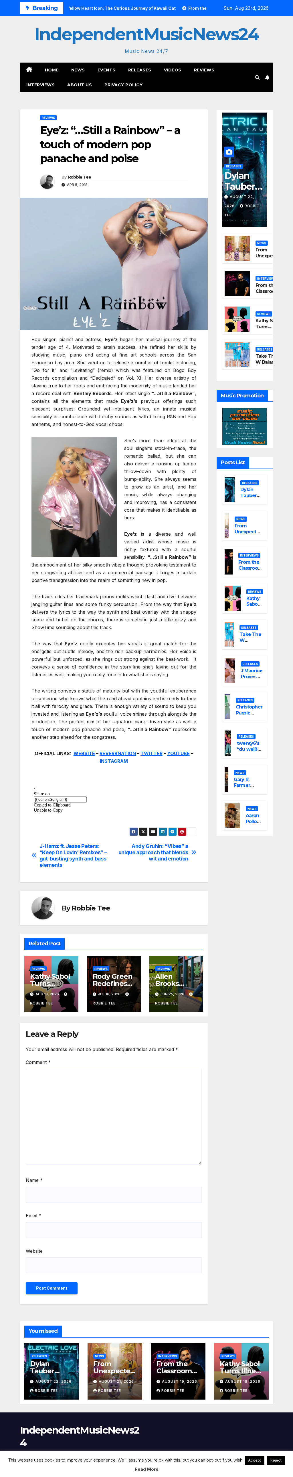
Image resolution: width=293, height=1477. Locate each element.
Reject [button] (276, 1460)
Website (34, 1251)
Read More (147, 1469)
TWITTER (151, 753)
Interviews (40, 84)
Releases (139, 70)
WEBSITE (84, 753)
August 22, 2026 (53, 1381)
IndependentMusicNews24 (146, 34)
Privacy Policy (123, 84)
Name (34, 1180)
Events (107, 70)
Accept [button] (254, 1460)
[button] (257, 77)
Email (33, 1215)
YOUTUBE (178, 753)
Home (52, 70)
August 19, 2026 (179, 1381)
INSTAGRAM (114, 761)
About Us (79, 84)
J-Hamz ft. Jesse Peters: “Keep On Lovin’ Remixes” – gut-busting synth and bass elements (73, 855)
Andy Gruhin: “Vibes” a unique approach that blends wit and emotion (153, 852)
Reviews (204, 70)
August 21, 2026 (116, 1381)
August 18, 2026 (242, 1381)
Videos (172, 70)
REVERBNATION (118, 753)
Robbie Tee (79, 177)
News (78, 70)
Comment (38, 1062)
